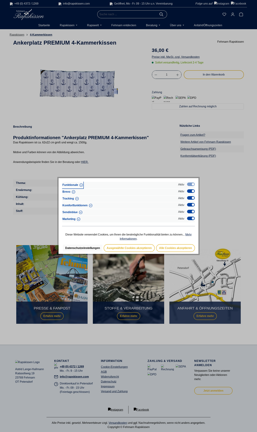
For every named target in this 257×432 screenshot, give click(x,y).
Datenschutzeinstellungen (82, 248)
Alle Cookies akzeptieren (175, 248)
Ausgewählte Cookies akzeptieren (129, 248)
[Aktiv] (191, 184)
